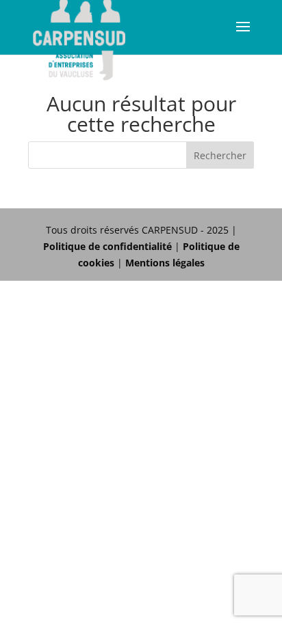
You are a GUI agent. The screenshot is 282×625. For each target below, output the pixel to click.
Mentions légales (165, 262)
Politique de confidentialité (107, 246)
